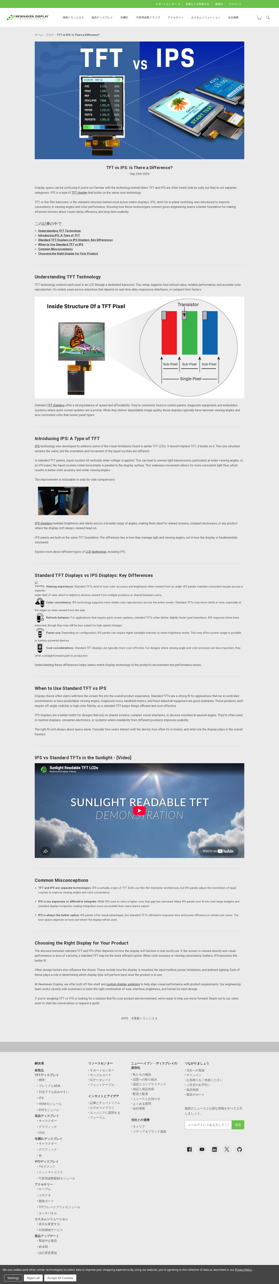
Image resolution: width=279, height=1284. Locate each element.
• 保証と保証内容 (142, 1089)
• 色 (39, 1155)
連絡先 (219, 3)
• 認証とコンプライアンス (148, 1084)
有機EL (124, 17)
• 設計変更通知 (47, 1253)
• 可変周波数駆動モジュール (56, 1178)
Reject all (33, 1278)
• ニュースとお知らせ (145, 1099)
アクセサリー (176, 17)
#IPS (124, 1018)
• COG (41, 1132)
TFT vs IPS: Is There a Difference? (139, 167)
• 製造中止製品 (47, 1240)
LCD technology (96, 552)
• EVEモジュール (48, 1110)
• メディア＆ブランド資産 (148, 1131)
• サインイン (193, 1075)
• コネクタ (44, 1195)
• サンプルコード (99, 1075)
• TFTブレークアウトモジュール (58, 1207)
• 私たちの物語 (141, 1074)
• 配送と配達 (139, 1094)
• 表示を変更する (48, 1224)
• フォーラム (96, 1117)
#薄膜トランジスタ (144, 1018)
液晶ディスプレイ (102, 17)
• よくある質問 (141, 1103)
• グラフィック (47, 1127)
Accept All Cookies (60, 1278)
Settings (13, 1278)
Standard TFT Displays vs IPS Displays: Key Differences (75, 240)
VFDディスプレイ (47, 1161)
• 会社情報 (138, 1108)
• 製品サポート (195, 1094)
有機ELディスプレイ (48, 1139)
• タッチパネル (47, 1213)
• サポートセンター (101, 1070)
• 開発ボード (45, 1201)
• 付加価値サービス (50, 1230)
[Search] (268, 17)
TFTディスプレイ (47, 1075)
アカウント (235, 3)
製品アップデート (47, 1236)
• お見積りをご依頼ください (204, 1080)
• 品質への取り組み (144, 1079)
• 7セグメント (46, 1166)
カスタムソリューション (205, 17)
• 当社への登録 (195, 1070)
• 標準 (41, 1080)
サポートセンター (166, 3)
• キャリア (138, 1126)
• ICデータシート (99, 1080)
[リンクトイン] (214, 1149)
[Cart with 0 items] (259, 18)
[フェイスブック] (189, 1149)
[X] (227, 1149)
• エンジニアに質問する (104, 1113)
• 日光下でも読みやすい (53, 1092)
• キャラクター (47, 1121)
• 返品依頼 (192, 1089)
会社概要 (233, 17)
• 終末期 (42, 1247)
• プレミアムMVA (48, 1086)
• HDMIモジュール (49, 1104)
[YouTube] (202, 1149)
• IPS (40, 1098)
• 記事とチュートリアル (104, 1103)
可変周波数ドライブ (148, 17)
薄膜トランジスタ (73, 17)
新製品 (39, 1070)
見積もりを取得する (197, 3)
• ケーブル (44, 1189)
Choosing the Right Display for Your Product (68, 253)
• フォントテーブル (101, 1085)
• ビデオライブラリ (101, 1108)
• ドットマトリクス (50, 1172)
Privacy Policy (243, 1269)
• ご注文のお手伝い (198, 1085)
